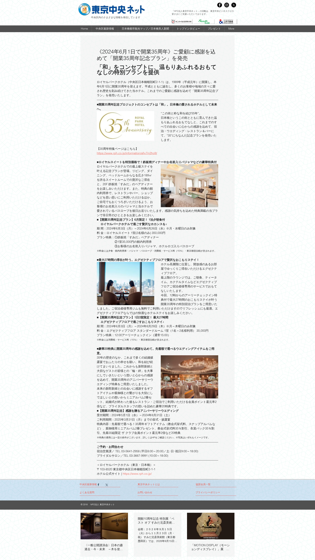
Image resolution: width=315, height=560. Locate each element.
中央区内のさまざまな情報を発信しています (115, 17)
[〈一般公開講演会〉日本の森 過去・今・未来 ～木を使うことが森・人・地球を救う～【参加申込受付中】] (104, 526)
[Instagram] (226, 5)
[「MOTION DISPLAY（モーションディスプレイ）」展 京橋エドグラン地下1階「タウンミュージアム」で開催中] (210, 526)
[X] (233, 5)
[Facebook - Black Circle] (219, 5)
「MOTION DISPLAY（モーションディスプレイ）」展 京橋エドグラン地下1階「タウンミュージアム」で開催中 (210, 547)
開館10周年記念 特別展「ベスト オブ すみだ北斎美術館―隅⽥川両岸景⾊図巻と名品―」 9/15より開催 (157, 521)
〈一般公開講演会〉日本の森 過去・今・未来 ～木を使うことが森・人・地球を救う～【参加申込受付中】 (104, 547)
